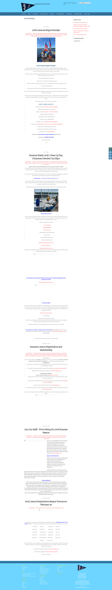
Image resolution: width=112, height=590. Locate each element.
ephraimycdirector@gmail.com (58, 331)
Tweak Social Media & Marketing (84, 587)
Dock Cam (87, 14)
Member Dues (42, 577)
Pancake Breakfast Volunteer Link (46, 282)
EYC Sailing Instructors (43, 573)
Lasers (23, 583)
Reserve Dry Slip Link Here (46, 313)
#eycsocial (39, 161)
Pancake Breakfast (47, 227)
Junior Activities (47, 225)
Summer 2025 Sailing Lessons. (51, 551)
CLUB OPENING (50, 131)
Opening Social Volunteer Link (46, 248)
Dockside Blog (28, 33)
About (23, 572)
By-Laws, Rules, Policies (26, 574)
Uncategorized (50, 23)
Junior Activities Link (46, 245)
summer (62, 507)
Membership (78, 14)
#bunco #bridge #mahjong (38, 33)
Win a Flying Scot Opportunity (80, 34)
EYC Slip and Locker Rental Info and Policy (29, 576)
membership (58, 163)
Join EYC (41, 578)
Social (48, 164)
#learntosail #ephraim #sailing (37, 34)
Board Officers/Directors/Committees (28, 573)
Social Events (60, 14)
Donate (23, 569)
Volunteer (69, 14)
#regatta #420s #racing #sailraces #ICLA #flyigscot (53, 34)
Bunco (58, 569)
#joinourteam (48, 435)
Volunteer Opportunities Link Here (46, 242)
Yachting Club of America (44, 583)
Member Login (42, 580)
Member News (34, 23)
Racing (52, 14)
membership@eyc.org (57, 370)
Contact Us (59, 573)
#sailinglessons (44, 437)
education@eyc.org (56, 385)
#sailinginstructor (36, 437)
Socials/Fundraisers (61, 565)
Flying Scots (24, 582)
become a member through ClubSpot (58, 368)
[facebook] (110, 152)
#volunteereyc (47, 163)
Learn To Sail (43, 14)
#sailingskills (49, 437)
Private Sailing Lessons (44, 572)
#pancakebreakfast (45, 161)
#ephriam (40, 435)
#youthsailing (55, 36)
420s (23, 585)
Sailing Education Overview (44, 568)
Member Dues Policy (43, 581)
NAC (40, 23)
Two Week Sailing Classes (44, 569)
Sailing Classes (42, 567)
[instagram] (110, 157)
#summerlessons (55, 437)
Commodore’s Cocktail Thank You (81, 22)
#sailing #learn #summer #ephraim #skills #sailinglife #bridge (49, 355)
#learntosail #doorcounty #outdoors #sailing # (45, 507)
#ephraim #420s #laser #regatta (50, 33)
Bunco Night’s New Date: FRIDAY (80, 28)
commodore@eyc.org (46, 389)
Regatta (62, 163)
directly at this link (54, 375)
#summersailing (62, 437)
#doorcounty (35, 435)
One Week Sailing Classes (44, 571)
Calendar (35, 14)
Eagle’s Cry (24, 568)
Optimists (24, 586)
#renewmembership (53, 161)
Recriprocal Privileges (43, 582)
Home (24, 14)
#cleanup (34, 161)
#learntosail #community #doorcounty (53, 353)
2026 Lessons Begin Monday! (46, 30)
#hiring (44, 435)
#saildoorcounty (30, 437)
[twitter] (110, 154)
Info (29, 14)
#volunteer (42, 163)
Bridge (59, 36)
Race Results (24, 587)
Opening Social (47, 230)
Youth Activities (59, 23)
